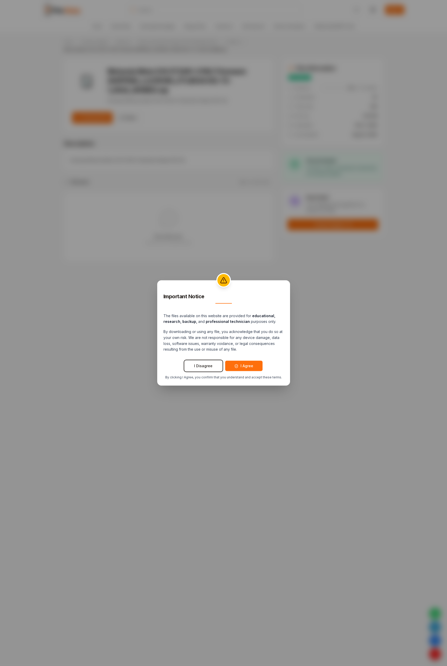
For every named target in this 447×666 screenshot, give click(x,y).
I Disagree (203, 366)
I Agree (246, 366)
